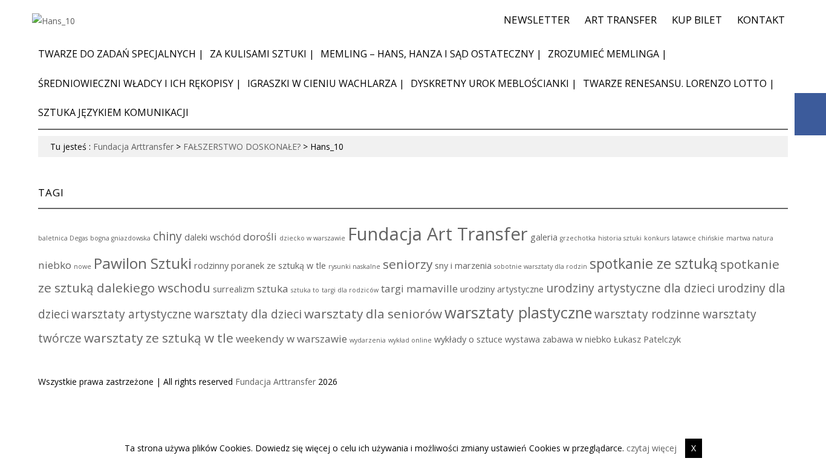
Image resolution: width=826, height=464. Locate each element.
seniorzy (407, 264)
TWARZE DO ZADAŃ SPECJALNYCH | (121, 53)
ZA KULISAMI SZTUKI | (262, 53)
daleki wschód (212, 237)
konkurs (656, 238)
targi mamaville (419, 288)
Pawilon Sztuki (143, 263)
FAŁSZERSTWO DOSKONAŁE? (242, 146)
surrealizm (234, 289)
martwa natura (749, 238)
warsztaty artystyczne (131, 314)
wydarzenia (368, 340)
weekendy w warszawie (291, 339)
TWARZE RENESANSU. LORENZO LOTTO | (679, 83)
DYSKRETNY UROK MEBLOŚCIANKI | (494, 83)
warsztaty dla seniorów (373, 313)
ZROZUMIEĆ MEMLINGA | (607, 53)
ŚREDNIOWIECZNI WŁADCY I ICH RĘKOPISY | (139, 83)
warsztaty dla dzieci (248, 314)
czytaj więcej (651, 448)
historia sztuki (620, 238)
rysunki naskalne (354, 266)
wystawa (522, 339)
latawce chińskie (698, 238)
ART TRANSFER (621, 20)
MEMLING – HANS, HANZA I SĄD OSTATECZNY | (431, 53)
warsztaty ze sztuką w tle (158, 337)
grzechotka (578, 238)
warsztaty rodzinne (647, 314)
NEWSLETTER (537, 20)
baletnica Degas (63, 238)
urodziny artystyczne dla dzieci (630, 288)
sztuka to (305, 290)
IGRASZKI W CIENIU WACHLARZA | (326, 83)
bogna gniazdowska (120, 238)
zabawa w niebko (576, 339)
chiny (167, 236)
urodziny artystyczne (502, 289)
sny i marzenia (463, 265)
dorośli (260, 236)
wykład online (410, 340)
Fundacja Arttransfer (133, 146)
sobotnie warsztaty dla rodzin (540, 266)
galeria (544, 237)
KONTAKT (761, 20)
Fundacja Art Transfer (438, 234)
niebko (54, 265)
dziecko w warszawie (312, 238)
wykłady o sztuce (468, 339)
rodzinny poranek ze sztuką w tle (260, 265)
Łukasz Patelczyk (647, 339)
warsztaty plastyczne (518, 312)
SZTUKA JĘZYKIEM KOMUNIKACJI (113, 112)
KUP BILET (697, 20)
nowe (82, 266)
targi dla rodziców (350, 290)
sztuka (272, 288)
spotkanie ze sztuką (654, 263)
